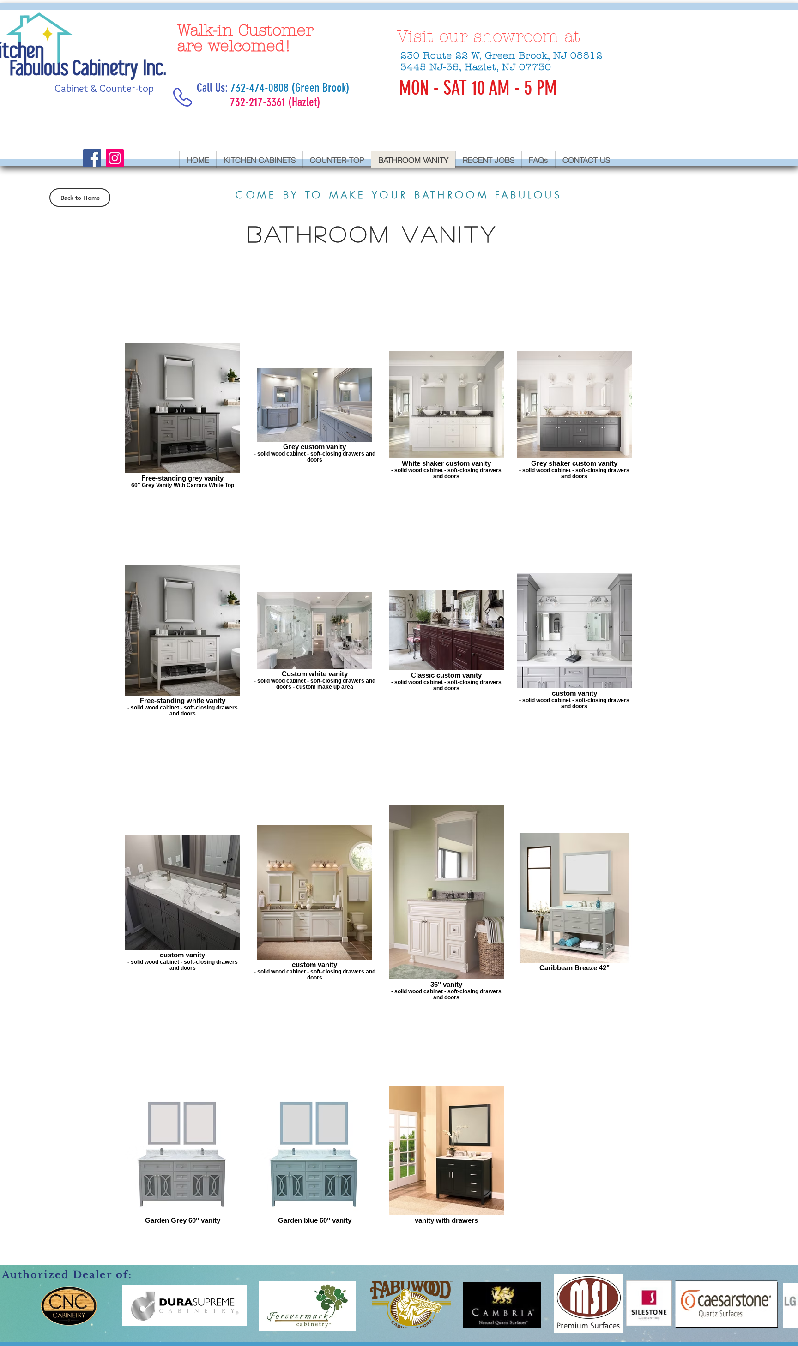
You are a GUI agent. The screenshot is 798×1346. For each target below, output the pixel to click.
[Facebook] (92, 158)
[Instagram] (115, 158)
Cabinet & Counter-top (104, 88)
